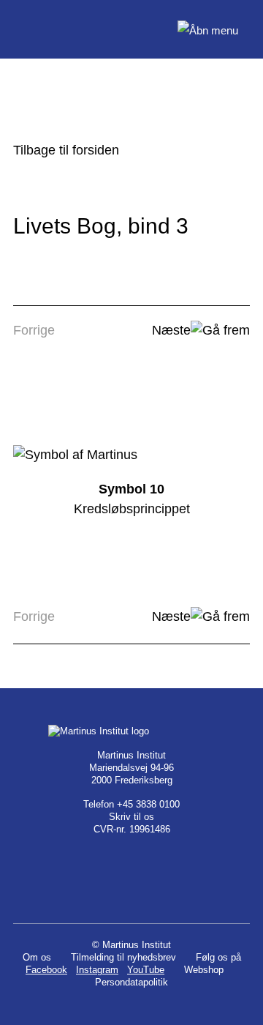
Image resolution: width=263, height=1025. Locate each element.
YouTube (145, 969)
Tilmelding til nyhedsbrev (123, 957)
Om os (37, 957)
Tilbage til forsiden (66, 150)
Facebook (46, 969)
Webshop (204, 969)
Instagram (97, 969)
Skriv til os (131, 816)
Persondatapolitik (131, 982)
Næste (171, 330)
